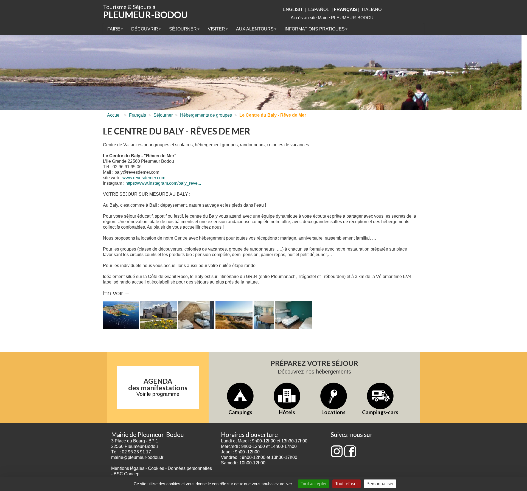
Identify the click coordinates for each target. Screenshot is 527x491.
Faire (113, 29)
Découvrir (144, 29)
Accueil (114, 115)
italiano (372, 9)
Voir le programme (158, 394)
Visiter (216, 29)
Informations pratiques (315, 29)
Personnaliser (380, 483)
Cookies (156, 468)
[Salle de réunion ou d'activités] (264, 315)
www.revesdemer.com (143, 177)
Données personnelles (190, 468)
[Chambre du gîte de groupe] (293, 315)
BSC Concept (127, 474)
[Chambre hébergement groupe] (196, 315)
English (292, 9)
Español (318, 9)
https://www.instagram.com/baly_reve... (163, 183)
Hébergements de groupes (206, 115)
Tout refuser (346, 483)
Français (137, 115)
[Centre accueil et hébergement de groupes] (158, 315)
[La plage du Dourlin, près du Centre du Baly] (234, 315)
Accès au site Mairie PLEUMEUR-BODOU (332, 17)
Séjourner (183, 29)
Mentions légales (127, 468)
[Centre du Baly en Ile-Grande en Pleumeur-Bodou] (121, 315)
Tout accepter (314, 483)
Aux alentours (255, 29)
